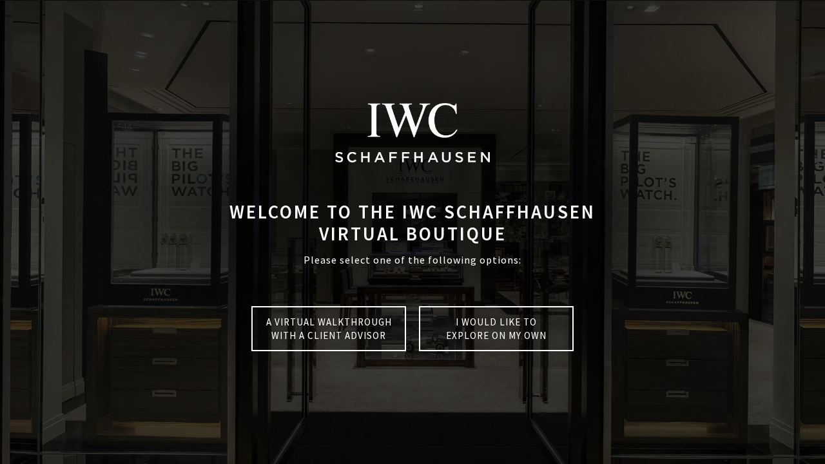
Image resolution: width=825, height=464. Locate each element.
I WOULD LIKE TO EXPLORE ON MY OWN (496, 329)
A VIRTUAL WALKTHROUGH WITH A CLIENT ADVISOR (329, 329)
